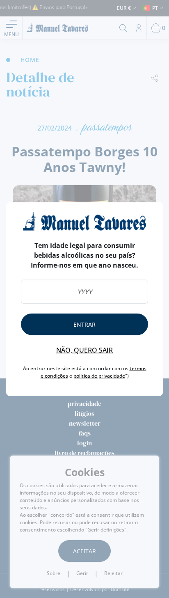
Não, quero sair (84, 350)
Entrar (84, 324)
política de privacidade (99, 375)
